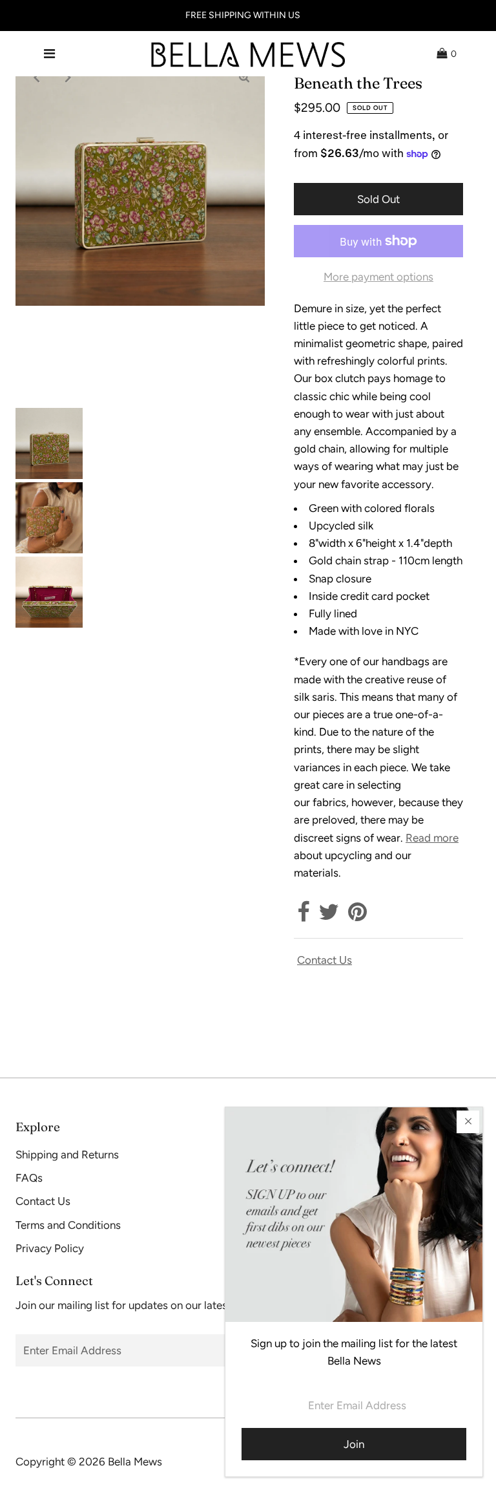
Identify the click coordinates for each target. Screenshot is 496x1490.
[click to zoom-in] (244, 77)
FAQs (29, 1177)
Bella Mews (135, 1461)
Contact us (324, 959)
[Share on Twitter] (328, 916)
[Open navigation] (50, 53)
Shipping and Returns (67, 1154)
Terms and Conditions (68, 1225)
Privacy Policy (50, 1248)
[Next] (68, 77)
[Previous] (36, 77)
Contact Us (43, 1201)
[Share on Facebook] (303, 916)
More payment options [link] (378, 276)
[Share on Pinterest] (357, 916)
